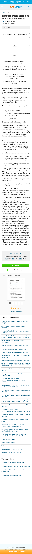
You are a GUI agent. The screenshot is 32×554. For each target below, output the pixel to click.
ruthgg (3, 21)
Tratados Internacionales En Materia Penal (13, 349)
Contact (19, 2)
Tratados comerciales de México (11, 475)
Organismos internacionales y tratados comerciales (13, 470)
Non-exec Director (19, 1)
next (24, 303)
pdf (13, 259)
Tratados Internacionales (8, 442)
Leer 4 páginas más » (16, 253)
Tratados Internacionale (8, 439)
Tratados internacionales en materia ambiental (14, 352)
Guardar (16, 265)
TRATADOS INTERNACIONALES (11, 449)
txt (6, 259)
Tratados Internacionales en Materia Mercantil (14, 345)
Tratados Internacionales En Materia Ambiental (15, 360)
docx (20, 259)
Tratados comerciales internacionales (12, 462)
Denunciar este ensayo (16, 311)
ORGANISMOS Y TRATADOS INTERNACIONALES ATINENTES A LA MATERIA (13, 380)
